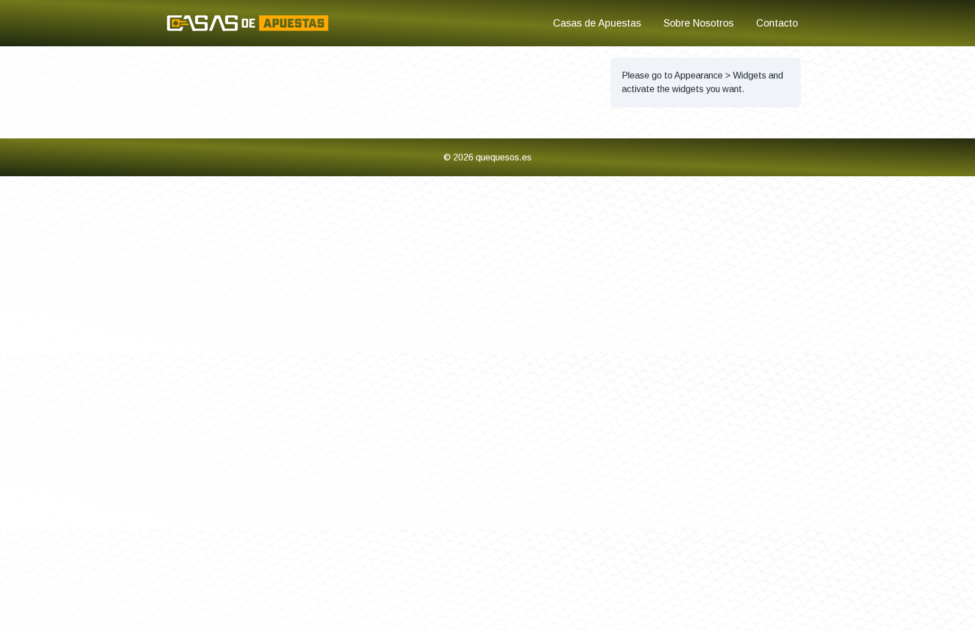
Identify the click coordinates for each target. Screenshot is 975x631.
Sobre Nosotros (699, 23)
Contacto (777, 23)
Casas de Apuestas (597, 23)
